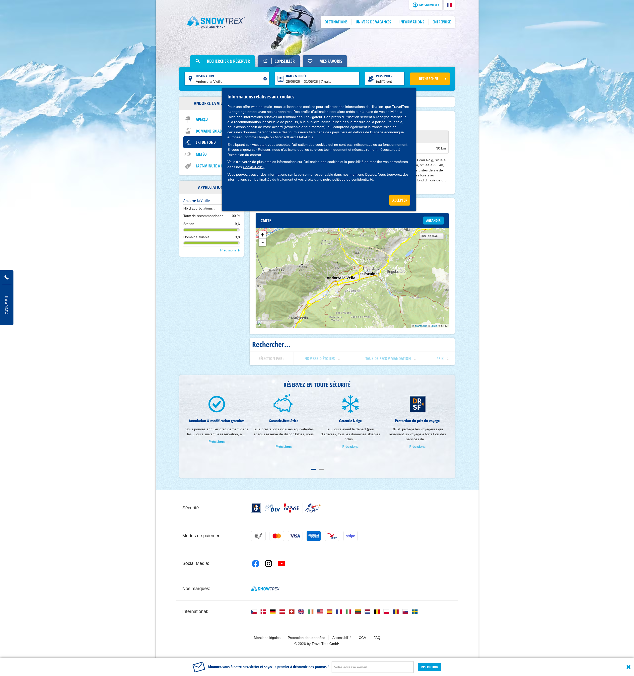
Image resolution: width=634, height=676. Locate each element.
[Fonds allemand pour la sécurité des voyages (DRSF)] (256, 508)
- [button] (262, 242)
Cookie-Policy (253, 167)
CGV (362, 638)
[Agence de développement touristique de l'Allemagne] (272, 508)
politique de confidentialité (352, 179)
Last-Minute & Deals (213, 166)
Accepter (259, 145)
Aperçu (202, 119)
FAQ (376, 638)
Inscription (429, 667)
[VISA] (295, 536)
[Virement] (258, 536)
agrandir (433, 220)
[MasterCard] (277, 536)
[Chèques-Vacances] (332, 536)
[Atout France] (302, 508)
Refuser (264, 149)
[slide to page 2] (321, 469)
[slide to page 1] (313, 469)
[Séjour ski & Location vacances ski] (216, 22)
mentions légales (363, 174)
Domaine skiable (210, 131)
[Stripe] (350, 536)
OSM (434, 326)
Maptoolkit (421, 326)
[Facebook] (255, 563)
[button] (449, 5)
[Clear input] (265, 79)
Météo (201, 154)
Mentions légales (267, 638)
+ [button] (262, 235)
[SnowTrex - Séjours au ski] (265, 588)
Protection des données (306, 638)
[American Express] (313, 536)
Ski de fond (206, 142)
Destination (205, 76)
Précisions (228, 250)
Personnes (384, 76)
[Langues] (254, 611)
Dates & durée (296, 76)
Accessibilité (342, 638)
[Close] (628, 667)
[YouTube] (281, 563)
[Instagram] (268, 563)
